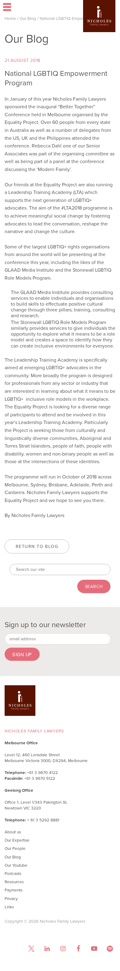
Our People (15, 848)
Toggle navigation (23, 7)
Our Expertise (17, 840)
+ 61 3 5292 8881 (43, 820)
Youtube (94, 948)
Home (10, 18)
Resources (14, 882)
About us (13, 832)
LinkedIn (47, 948)
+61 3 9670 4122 (42, 772)
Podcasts (13, 873)
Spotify (109, 948)
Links (9, 907)
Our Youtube (16, 865)
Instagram (62, 948)
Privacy (11, 898)
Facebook (78, 948)
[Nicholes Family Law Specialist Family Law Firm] (99, 25)
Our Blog (28, 18)
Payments (13, 890)
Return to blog (37, 546)
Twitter (31, 948)
